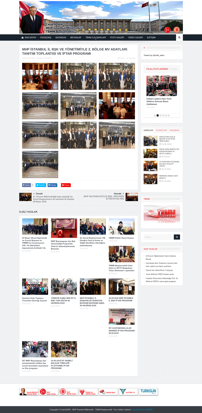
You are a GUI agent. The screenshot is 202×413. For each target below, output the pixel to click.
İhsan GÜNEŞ (146, 409)
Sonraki (117, 193)
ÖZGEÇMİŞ (45, 37)
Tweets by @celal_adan (154, 55)
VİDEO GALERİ (135, 37)
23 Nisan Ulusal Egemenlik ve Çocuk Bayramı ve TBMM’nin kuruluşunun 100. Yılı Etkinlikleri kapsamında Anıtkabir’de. (34, 243)
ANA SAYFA (30, 37)
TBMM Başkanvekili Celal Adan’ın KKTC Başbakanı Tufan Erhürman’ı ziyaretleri (121, 268)
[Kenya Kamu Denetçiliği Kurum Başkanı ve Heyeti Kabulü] (150, 153)
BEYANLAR (75, 37)
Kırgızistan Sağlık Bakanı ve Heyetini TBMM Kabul (167, 139)
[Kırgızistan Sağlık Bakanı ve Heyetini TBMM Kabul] (150, 141)
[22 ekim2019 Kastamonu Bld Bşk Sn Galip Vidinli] (150, 166)
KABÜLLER (148, 130)
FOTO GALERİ (117, 37)
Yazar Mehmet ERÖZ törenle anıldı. (160, 274)
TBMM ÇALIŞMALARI (95, 37)
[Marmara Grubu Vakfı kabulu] (150, 179)
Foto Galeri (48, 58)
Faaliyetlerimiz (157, 69)
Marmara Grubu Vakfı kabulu (168, 177)
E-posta (132, 58)
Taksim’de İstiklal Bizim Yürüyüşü (159, 270)
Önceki (39, 193)
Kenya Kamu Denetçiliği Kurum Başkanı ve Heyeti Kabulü (169, 151)
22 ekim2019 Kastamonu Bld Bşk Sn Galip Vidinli (169, 164)
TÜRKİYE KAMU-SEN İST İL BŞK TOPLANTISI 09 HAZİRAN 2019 (63, 300)
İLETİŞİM (151, 37)
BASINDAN (61, 37)
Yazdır (122, 58)
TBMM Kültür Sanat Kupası (121, 238)
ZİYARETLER (161, 130)
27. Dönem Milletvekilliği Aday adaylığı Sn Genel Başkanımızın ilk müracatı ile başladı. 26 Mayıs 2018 (53, 199)
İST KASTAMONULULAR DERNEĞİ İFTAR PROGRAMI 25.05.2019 (122, 330)
